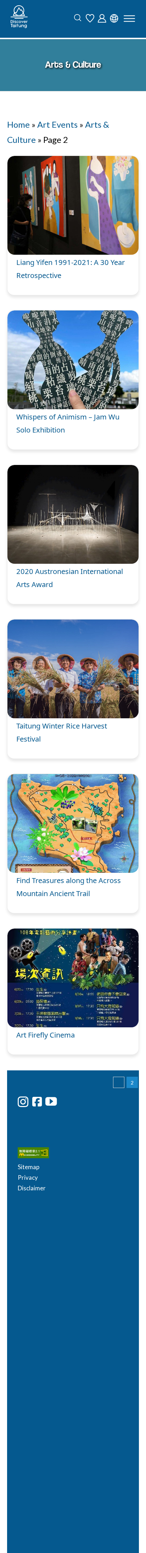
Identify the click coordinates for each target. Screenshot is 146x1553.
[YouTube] (51, 1101)
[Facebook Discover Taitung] (37, 1101)
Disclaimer (96, 1132)
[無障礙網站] (105, 1099)
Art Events (57, 124)
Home (18, 124)
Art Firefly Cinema (45, 1035)
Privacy (92, 1121)
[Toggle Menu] (129, 18)
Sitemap (92, 1110)
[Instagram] (23, 1101)
